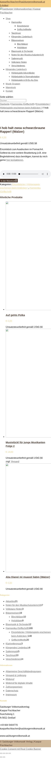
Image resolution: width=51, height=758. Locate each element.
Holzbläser (22, 47)
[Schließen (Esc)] (9, 753)
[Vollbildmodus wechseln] (4, 753)
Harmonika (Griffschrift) (22, 104)
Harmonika (16, 22)
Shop (8, 18)
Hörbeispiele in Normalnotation (25, 76)
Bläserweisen (17, 40)
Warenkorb (11, 87)
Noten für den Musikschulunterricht (27, 55)
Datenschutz (12, 690)
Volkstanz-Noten (19, 62)
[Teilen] (7, 753)
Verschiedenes (18, 65)
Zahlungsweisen (14, 687)
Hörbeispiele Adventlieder (23, 73)
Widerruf (10, 679)
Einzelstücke (23, 26)
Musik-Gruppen (13, 84)
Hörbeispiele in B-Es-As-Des (24, 80)
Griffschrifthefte (24, 29)
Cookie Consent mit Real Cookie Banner (20, 749)
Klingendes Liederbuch (21, 36)
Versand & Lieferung (16, 675)
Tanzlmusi (16, 33)
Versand (15, 461)
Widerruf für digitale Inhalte (19, 683)
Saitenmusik (17, 58)
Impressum (11, 694)
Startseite (4, 104)
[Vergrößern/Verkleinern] (1, 753)
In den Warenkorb (8, 181)
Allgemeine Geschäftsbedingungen (23, 671)
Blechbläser (22, 44)
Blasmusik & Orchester (22, 51)
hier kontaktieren (14, 160)
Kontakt (9, 91)
